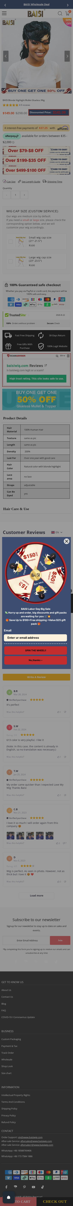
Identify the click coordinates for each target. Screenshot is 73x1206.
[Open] (9, 1197)
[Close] (66, 541)
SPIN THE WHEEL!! (35, 650)
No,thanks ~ (36, 660)
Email (7, 630)
